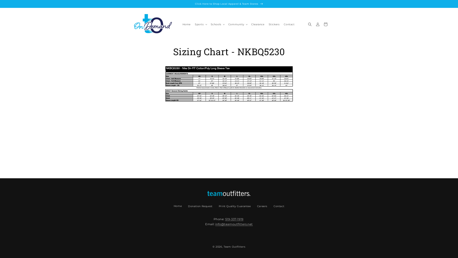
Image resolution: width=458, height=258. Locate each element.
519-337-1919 (234, 219)
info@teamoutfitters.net (234, 224)
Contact (279, 206)
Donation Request (200, 206)
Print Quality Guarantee (235, 206)
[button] (201, 24)
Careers (262, 206)
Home (178, 206)
